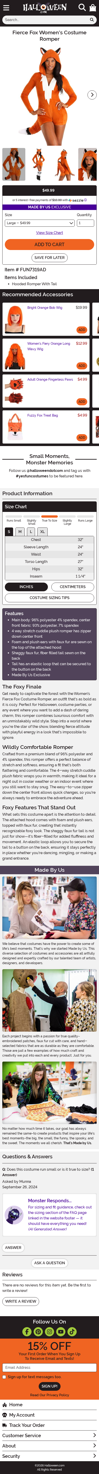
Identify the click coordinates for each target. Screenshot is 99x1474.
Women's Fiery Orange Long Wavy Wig (48, 346)
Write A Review (20, 1301)
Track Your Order (27, 1425)
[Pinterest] (38, 1331)
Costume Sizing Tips (50, 598)
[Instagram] (49, 1331)
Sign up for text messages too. (34, 1377)
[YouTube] (60, 1331)
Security (11, 1456)
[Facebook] (27, 1331)
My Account (22, 1415)
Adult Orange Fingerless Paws (50, 379)
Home (16, 1404)
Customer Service (21, 1435)
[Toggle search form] (82, 7)
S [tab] (9, 532)
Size (8, 215)
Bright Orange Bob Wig (44, 307)
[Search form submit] (92, 20)
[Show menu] (6, 7)
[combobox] (44, 20)
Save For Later (50, 258)
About (9, 1446)
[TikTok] (72, 1331)
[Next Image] (92, 95)
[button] (93, 7)
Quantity (84, 215)
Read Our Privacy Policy (49, 1395)
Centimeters (73, 587)
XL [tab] (42, 532)
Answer (13, 1247)
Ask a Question (49, 1263)
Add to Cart (49, 244)
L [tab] (31, 532)
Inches (26, 587)
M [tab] (20, 532)
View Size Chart (49, 233)
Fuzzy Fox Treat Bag (42, 415)
